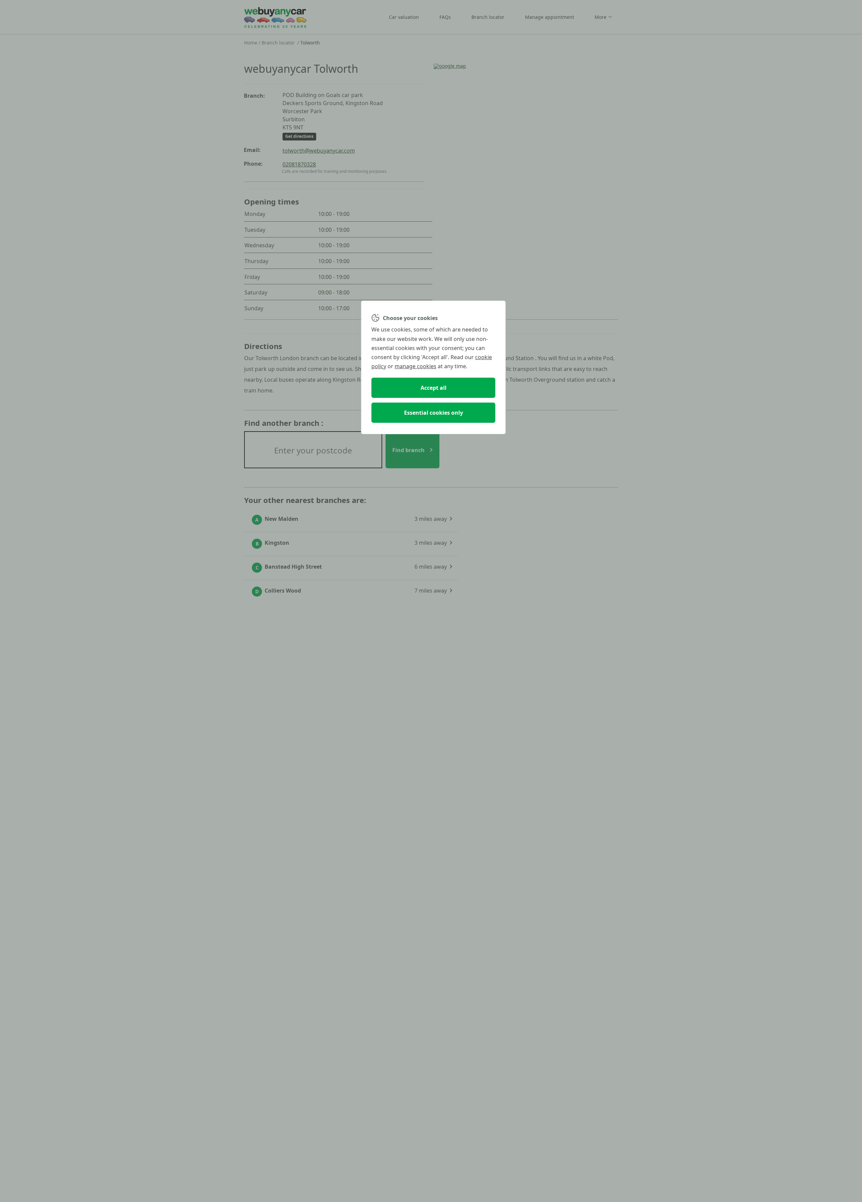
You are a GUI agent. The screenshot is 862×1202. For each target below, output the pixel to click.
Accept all (433, 387)
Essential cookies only (433, 412)
